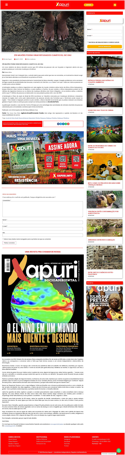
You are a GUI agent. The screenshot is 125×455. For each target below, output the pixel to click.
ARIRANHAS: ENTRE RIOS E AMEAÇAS (101, 240)
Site (4, 232)
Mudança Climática (51, 118)
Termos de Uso (41, 443)
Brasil (16, 118)
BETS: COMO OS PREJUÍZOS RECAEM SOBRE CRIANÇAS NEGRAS (104, 184)
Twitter (66, 446)
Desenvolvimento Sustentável (27, 118)
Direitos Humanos (41, 118)
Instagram (67, 439)
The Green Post (11, 113)
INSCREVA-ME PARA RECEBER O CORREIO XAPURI (104, 42)
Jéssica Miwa (8, 72)
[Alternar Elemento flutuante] (118, 450)
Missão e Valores (13, 443)
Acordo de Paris (10, 118)
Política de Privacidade (43, 441)
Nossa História (12, 441)
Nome (5, 219)
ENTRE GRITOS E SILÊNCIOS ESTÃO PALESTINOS (100, 273)
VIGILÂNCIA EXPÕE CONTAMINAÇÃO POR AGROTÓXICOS (103, 212)
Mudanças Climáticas (63, 118)
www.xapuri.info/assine (56, 424)
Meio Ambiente (31, 59)
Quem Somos (12, 439)
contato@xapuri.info (10, 426)
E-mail (5, 226)
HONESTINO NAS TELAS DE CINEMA (100, 110)
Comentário (7, 200)
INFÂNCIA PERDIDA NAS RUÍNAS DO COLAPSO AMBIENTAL (101, 81)
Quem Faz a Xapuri (14, 446)
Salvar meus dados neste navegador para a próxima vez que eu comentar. (27, 239)
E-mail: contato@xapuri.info (101, 439)
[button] (115, 5)
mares (50, 82)
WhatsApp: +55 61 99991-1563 (101, 441)
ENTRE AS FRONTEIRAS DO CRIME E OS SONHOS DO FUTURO (102, 147)
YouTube (67, 443)
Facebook (67, 441)
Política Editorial (41, 439)
